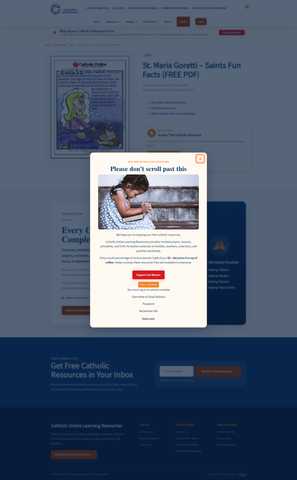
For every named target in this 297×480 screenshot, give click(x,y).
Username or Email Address (148, 297)
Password (148, 304)
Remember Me (148, 311)
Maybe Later (148, 318)
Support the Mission (148, 274)
